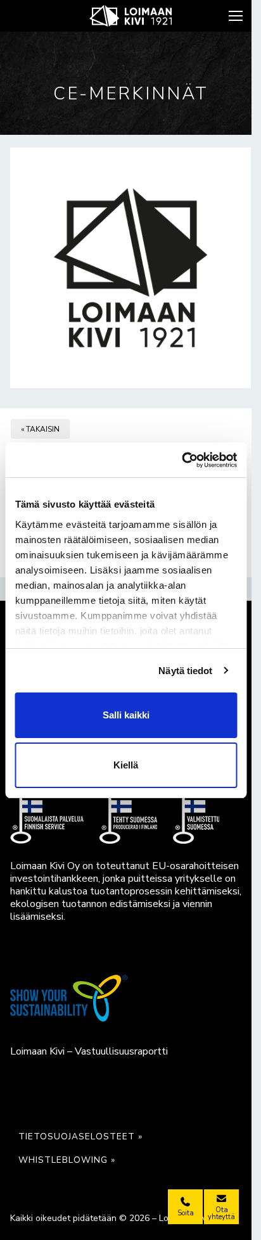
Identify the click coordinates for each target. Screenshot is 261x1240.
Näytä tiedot (185, 670)
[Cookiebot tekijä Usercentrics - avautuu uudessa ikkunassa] (181, 460)
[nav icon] (237, 16)
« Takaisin (40, 429)
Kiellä (125, 765)
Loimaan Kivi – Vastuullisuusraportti (89, 1051)
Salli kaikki (126, 715)
